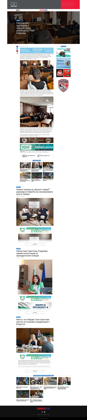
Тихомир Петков (45, 152)
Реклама (45, 414)
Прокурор (35, 152)
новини (40, 151)
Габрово (30, 151)
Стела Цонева (40, 152)
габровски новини (35, 151)
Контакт (48, 414)
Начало (39, 414)
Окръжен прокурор (30, 152)
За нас (42, 414)
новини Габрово (44, 151)
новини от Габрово (23, 152)
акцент (27, 151)
